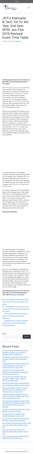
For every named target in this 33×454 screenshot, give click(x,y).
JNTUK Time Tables (18, 302)
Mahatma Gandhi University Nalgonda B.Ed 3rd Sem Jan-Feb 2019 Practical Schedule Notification (15, 323)
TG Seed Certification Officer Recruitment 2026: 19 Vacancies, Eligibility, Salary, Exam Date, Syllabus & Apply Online (15, 396)
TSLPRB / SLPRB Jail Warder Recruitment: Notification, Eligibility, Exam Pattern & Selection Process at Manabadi (15, 352)
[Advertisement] (16, 61)
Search (4, 333)
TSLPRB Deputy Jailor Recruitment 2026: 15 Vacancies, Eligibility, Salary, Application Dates (15, 359)
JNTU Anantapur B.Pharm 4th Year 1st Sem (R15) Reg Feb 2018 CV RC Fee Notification (15, 316)
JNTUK (9, 302)
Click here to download (17, 294)
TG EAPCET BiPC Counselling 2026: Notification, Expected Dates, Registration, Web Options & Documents (15, 372)
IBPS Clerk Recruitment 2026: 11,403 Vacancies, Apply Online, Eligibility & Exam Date (15, 431)
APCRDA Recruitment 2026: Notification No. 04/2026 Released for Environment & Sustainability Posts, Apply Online (15, 365)
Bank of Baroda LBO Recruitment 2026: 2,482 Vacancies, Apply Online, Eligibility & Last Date (16, 425)
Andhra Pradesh (9, 299)
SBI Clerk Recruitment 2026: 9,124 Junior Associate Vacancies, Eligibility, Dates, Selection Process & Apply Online (15, 390)
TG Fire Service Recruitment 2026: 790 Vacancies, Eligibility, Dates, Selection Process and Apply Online (14, 378)
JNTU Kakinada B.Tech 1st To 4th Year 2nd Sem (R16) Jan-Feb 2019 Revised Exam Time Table (15, 309)
